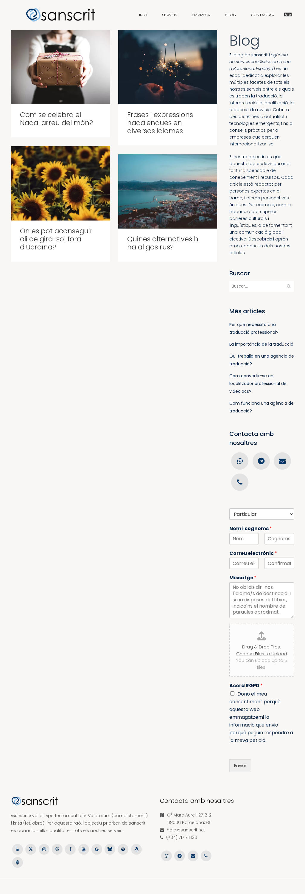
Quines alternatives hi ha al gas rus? (163, 243)
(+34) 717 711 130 (181, 837)
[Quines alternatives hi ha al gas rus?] (167, 191)
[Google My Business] (96, 849)
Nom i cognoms (250, 529)
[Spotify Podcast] (123, 849)
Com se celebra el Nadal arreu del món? (56, 119)
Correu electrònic (253, 553)
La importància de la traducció (261, 344)
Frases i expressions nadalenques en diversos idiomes (160, 123)
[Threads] (57, 849)
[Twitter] (30, 849)
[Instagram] (44, 849)
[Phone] (239, 482)
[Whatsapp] (239, 461)
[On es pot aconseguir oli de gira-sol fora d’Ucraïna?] (60, 183)
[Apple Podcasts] (17, 862)
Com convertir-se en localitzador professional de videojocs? (258, 383)
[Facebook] (70, 849)
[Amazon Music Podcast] (136, 849)
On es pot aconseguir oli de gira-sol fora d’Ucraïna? (56, 239)
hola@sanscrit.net (186, 830)
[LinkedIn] (17, 849)
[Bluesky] (109, 849)
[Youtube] (83, 849)
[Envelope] (282, 461)
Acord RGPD (246, 686)
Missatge (242, 578)
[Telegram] (261, 461)
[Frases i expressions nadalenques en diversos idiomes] (167, 67)
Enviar (240, 766)
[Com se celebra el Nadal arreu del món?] (60, 67)
